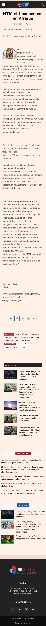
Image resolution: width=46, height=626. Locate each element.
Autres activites (30, 344)
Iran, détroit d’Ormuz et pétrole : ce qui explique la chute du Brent (29, 418)
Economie (8, 347)
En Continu (23, 454)
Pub (24, 619)
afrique (24, 334)
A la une (23, 505)
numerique (9, 340)
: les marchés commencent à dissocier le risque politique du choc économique (22, 469)
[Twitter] (26, 609)
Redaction (8, 391)
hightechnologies (27, 337)
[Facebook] (12, 609)
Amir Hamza (8, 422)
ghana (16, 337)
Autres (32, 24)
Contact (31, 619)
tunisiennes (26, 340)
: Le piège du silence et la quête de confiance (30, 514)
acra (17, 334)
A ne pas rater (11, 365)
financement (34, 334)
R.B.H (9, 36)
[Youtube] (33, 609)
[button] (42, 4)
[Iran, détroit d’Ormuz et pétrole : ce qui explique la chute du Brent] (10, 418)
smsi (17, 340)
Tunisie (23, 347)
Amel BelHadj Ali (10, 378)
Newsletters (16, 619)
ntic (38, 337)
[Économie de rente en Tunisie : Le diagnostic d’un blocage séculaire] (7, 539)
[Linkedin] (19, 609)
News (16, 347)
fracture (8, 337)
